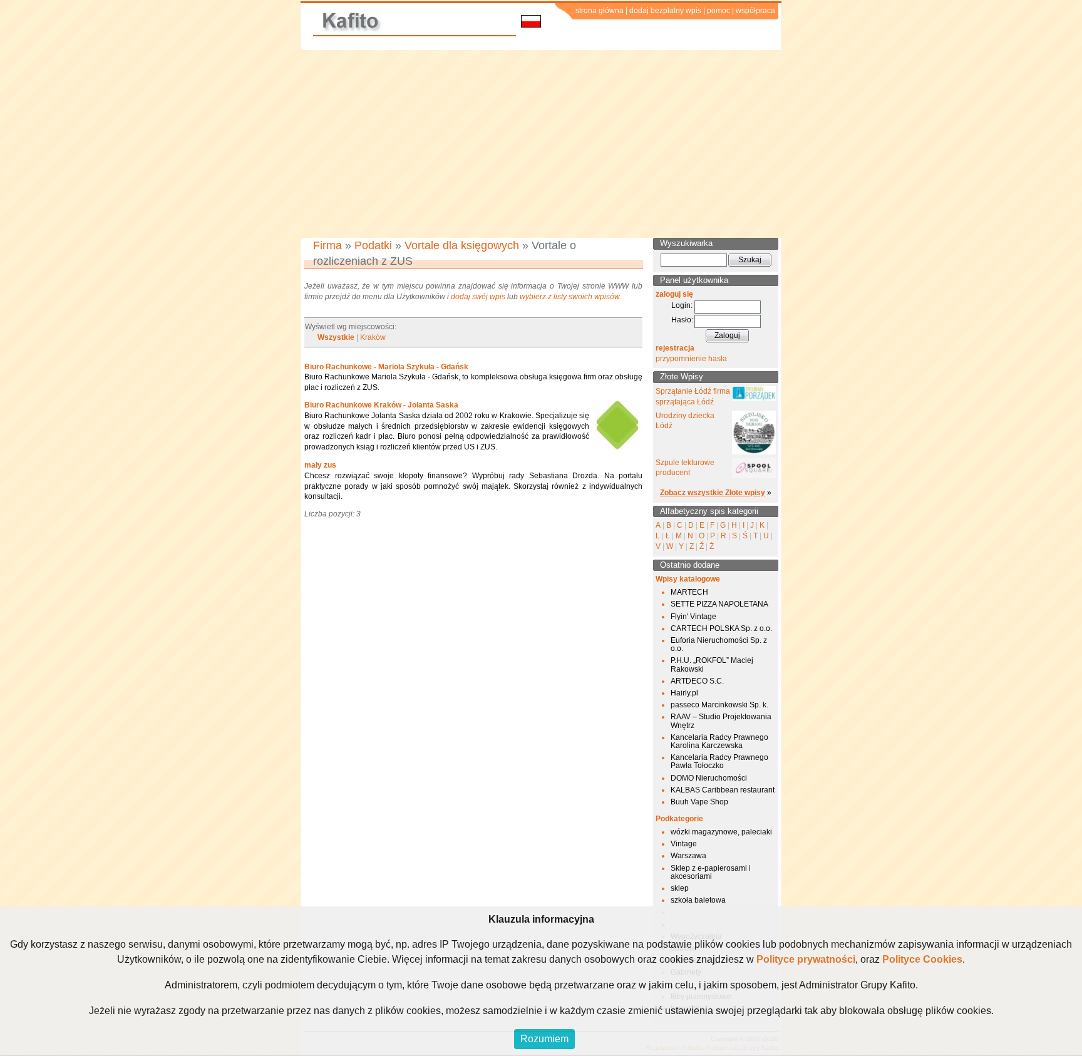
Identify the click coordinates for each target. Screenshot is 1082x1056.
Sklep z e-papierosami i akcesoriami (711, 872)
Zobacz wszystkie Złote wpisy (712, 492)
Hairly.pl (684, 693)
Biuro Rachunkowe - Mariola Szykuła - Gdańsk (386, 366)
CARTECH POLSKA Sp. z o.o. (721, 628)
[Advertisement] (541, 144)
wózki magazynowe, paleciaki (721, 832)
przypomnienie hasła (691, 358)
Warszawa (688, 855)
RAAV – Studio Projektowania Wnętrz (721, 720)
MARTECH (689, 592)
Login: (682, 305)
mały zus (320, 465)
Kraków (373, 337)
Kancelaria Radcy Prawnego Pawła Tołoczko (719, 761)
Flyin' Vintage (693, 616)
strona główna (599, 10)
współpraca (755, 10)
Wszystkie (335, 337)
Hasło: (682, 319)
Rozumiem (544, 1038)
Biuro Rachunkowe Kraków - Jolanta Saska (381, 405)
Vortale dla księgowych (461, 245)
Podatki (373, 245)
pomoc (718, 10)
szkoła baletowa (698, 900)
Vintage (684, 843)
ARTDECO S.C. (697, 681)
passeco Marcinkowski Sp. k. (719, 704)
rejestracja (675, 348)
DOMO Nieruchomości (709, 778)
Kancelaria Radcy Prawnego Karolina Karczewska (719, 741)
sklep (680, 888)
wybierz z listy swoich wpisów (569, 296)
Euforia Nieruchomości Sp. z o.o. (719, 644)
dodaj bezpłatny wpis (665, 10)
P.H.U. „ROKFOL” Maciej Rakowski (712, 664)
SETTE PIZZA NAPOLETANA (719, 604)
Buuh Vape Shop (699, 801)
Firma (327, 245)
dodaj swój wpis (478, 296)
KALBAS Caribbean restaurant (723, 790)
